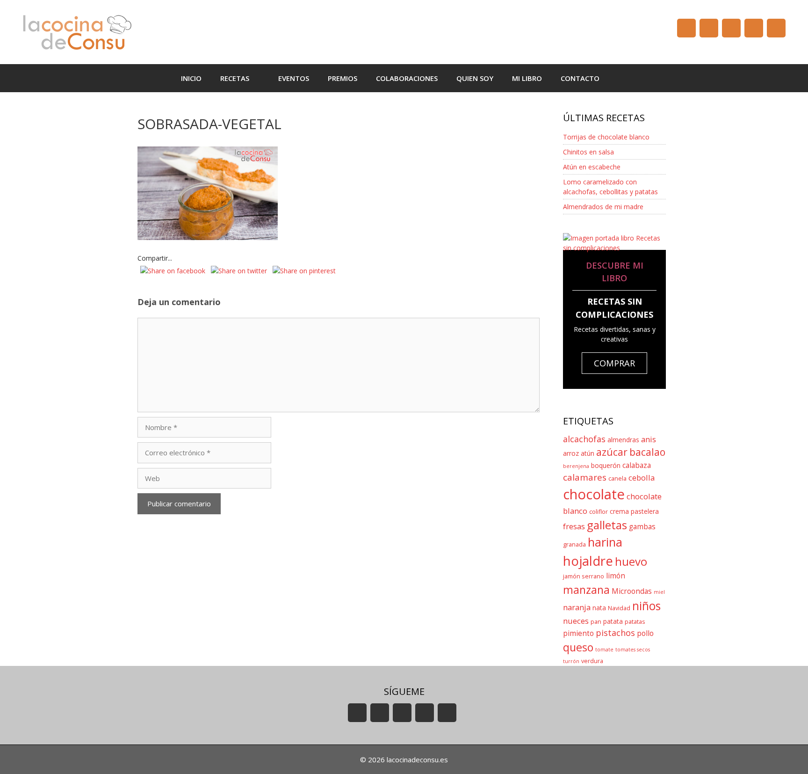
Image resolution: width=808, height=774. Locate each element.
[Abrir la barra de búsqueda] (622, 78)
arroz (571, 453)
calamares (584, 477)
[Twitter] (731, 28)
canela (617, 478)
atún (587, 453)
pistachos (615, 632)
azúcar (612, 452)
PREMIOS (342, 78)
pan (596, 622)
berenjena (576, 466)
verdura (592, 661)
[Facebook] (709, 28)
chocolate (594, 494)
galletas (607, 525)
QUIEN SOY (474, 78)
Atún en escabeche (591, 166)
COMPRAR (614, 363)
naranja (577, 607)
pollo (645, 633)
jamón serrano (583, 576)
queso (578, 647)
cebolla (641, 477)
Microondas (632, 591)
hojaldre (588, 561)
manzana (586, 589)
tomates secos (632, 649)
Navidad (619, 608)
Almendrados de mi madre (603, 206)
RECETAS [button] (234, 78)
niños (646, 605)
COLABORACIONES (407, 78)
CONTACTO (580, 78)
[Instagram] (753, 28)
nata (599, 607)
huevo (631, 561)
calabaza (636, 465)
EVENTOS (293, 78)
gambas (642, 527)
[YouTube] (686, 28)
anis (648, 439)
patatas (635, 622)
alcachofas (584, 439)
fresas (574, 526)
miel (659, 592)
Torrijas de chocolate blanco (606, 136)
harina (605, 542)
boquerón (605, 465)
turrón (571, 661)
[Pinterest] (776, 28)
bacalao (647, 452)
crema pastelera (634, 511)
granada (574, 544)
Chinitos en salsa (588, 151)
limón (615, 576)
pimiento (578, 633)
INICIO (191, 78)
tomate (604, 649)
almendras (623, 439)
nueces (576, 620)
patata (613, 621)
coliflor (598, 512)
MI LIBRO (527, 78)
